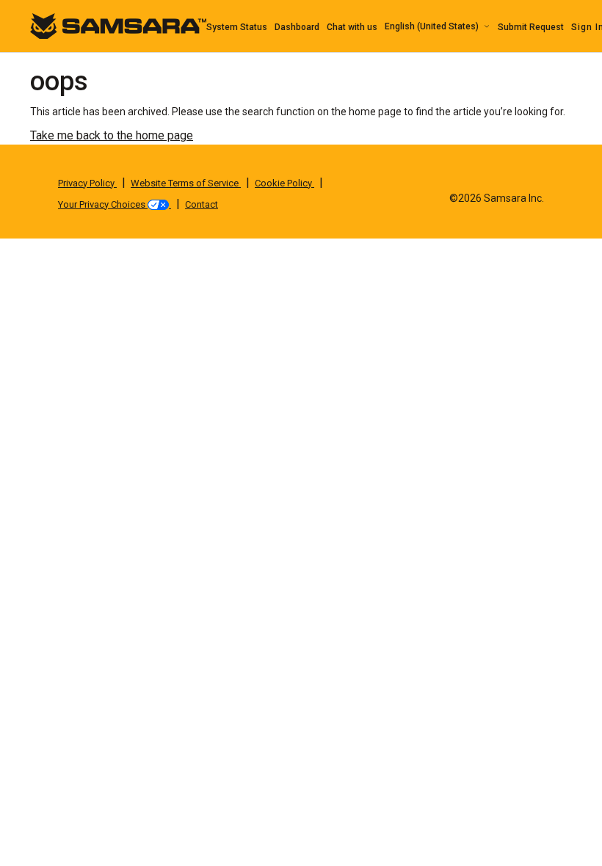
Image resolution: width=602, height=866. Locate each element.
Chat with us (352, 27)
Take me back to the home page (111, 135)
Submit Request (531, 27)
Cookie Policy (284, 183)
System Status (236, 27)
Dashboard (297, 27)
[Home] (118, 25)
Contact (201, 204)
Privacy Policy (87, 183)
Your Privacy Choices (103, 204)
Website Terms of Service (186, 183)
